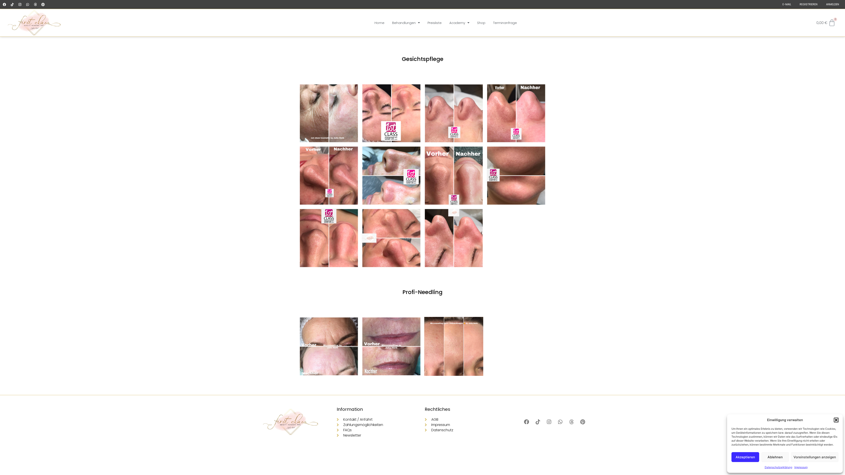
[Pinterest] (43, 4)
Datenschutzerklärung (778, 467)
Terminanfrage (505, 22)
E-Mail (787, 4)
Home (379, 22)
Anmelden (832, 4)
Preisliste (435, 22)
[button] (836, 420)
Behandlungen (404, 22)
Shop (481, 22)
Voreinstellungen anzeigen (815, 457)
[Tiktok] (12, 4)
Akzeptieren (745, 457)
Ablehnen (775, 457)
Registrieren (808, 4)
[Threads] (35, 4)
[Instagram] (20, 4)
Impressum (801, 467)
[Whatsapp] (27, 4)
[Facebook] (4, 4)
